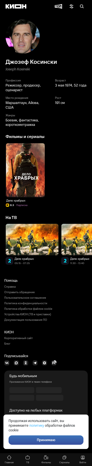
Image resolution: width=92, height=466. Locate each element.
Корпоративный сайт (18, 338)
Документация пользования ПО (25, 320)
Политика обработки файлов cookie (28, 309)
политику (36, 425)
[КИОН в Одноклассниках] (27, 362)
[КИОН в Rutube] (55, 362)
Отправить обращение (19, 292)
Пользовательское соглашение (25, 298)
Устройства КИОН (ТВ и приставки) (27, 314)
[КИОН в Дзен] (46, 362)
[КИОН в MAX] (17, 362)
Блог (7, 344)
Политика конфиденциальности (25, 303)
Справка (10, 287)
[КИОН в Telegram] (36, 362)
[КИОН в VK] (8, 362)
